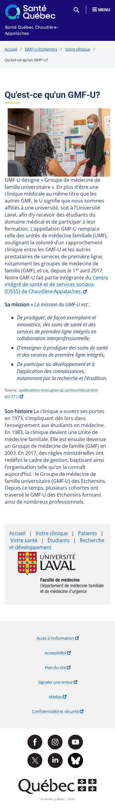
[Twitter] (37, 760)
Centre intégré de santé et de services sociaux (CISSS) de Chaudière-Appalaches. (56, 284)
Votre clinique (77, 49)
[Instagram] (58, 742)
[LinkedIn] (58, 760)
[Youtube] (78, 742)
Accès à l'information (62, 639)
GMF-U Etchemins (41, 49)
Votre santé (23, 540)
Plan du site (66, 669)
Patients (87, 533)
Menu (104, 9)
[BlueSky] (78, 760)
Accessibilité (66, 654)
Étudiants (59, 540)
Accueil (11, 49)
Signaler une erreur (63, 683)
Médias (66, 698)
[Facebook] (37, 742)
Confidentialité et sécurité (60, 712)
